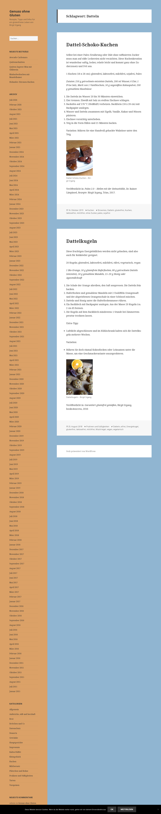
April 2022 (14, 303)
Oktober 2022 (15, 275)
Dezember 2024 (16, 152)
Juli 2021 (13, 346)
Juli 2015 (13, 686)
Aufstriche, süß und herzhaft (22, 714)
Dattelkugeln (81, 241)
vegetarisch (118, 429)
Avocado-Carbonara (18, 57)
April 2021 (14, 360)
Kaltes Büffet (15, 752)
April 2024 (14, 190)
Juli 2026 (13, 100)
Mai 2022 (13, 298)
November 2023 (16, 213)
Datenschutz (15, 728)
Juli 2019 (13, 459)
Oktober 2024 (15, 161)
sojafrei (106, 213)
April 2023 (14, 246)
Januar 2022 (14, 317)
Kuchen (12, 761)
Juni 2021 (13, 350)
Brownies (102, 210)
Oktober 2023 (15, 218)
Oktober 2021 (15, 331)
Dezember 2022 (16, 265)
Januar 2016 (14, 658)
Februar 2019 (15, 483)
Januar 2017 (14, 601)
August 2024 (15, 171)
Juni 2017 (13, 577)
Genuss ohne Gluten (19, 13)
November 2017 (16, 554)
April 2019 (14, 473)
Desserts (13, 733)
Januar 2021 (14, 374)
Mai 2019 (13, 469)
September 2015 (16, 677)
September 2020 (16, 393)
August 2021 (15, 341)
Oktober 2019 (15, 445)
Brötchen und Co (17, 723)
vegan (109, 429)
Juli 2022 (13, 289)
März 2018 (14, 535)
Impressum (14, 747)
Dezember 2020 (16, 379)
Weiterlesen (127, 809)
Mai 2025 (13, 128)
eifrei (123, 426)
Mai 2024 (13, 185)
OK (112, 809)
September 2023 (16, 223)
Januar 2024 (14, 204)
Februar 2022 (15, 313)
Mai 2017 (13, 582)
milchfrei (81, 213)
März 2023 (14, 251)
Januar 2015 (14, 691)
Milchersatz (14, 766)
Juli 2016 (13, 630)
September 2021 (16, 336)
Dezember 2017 (16, 549)
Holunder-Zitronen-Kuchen (21, 82)
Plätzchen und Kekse (18, 771)
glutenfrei (119, 210)
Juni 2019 (13, 464)
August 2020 (15, 398)
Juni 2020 (13, 407)
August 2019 (15, 454)
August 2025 (15, 114)
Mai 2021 (13, 355)
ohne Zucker (91, 213)
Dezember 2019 (16, 436)
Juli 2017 (13, 573)
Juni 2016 (13, 634)
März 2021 (14, 365)
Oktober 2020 (15, 388)
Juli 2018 (13, 516)
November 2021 (16, 327)
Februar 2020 (15, 426)
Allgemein (14, 709)
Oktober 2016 (15, 615)
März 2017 (14, 592)
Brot (11, 719)
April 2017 (14, 587)
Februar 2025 (15, 142)
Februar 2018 (15, 540)
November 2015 (16, 667)
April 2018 (14, 530)
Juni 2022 (13, 294)
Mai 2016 (13, 639)
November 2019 (16, 440)
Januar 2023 (14, 261)
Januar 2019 (14, 488)
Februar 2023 (15, 256)
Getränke (13, 738)
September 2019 (16, 450)
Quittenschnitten (17, 62)
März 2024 (14, 194)
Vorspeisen (14, 785)
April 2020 (14, 417)
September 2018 (16, 507)
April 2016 (14, 644)
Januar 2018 (14, 544)
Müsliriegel (101, 429)
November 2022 (16, 270)
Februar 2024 (15, 199)
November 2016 (16, 611)
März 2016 (14, 648)
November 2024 (16, 156)
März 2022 (14, 308)
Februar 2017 (15, 596)
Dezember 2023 (16, 208)
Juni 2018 (13, 521)
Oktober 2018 (15, 502)
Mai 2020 (13, 412)
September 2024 (16, 166)
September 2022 (16, 279)
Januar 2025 (14, 147)
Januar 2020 (14, 431)
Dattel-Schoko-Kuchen (92, 44)
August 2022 (15, 284)
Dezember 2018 (16, 492)
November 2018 (16, 497)
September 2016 (16, 620)
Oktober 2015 (15, 672)
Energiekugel (132, 426)
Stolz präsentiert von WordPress (80, 451)
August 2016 (15, 625)
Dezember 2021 (16, 322)
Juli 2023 (13, 232)
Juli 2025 (13, 119)
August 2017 (15, 568)
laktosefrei (71, 213)
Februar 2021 (15, 369)
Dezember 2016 (16, 606)
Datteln (110, 210)
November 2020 (16, 384)
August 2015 (15, 682)
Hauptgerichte (16, 742)
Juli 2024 (13, 175)
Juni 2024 (13, 180)
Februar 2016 (15, 653)
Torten (12, 780)
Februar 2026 (15, 104)
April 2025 (14, 133)
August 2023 (15, 227)
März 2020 (14, 421)
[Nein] (158, 809)
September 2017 (16, 563)
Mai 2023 (13, 242)
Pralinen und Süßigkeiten (21, 775)
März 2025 (14, 137)
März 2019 (14, 478)
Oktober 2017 (15, 559)
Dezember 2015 (16, 663)
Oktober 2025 (15, 109)
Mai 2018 (13, 525)
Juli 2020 (13, 402)
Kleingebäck (15, 756)
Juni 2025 (13, 123)
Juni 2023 (13, 237)
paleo (99, 213)
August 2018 (15, 511)
